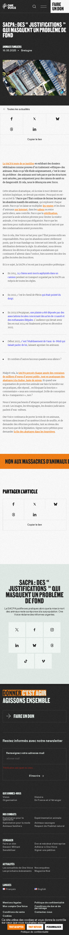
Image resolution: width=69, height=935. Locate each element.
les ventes (48, 205)
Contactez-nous (43, 912)
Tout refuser (35, 927)
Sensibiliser (9, 850)
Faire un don (9, 844)
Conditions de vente (14, 912)
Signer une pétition (44, 850)
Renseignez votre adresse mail (25, 753)
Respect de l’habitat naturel (49, 826)
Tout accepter (16, 927)
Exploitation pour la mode (16, 823)
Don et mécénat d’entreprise (49, 844)
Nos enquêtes (41, 868)
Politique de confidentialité (49, 903)
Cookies (7, 916)
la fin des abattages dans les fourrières (34, 431)
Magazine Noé (42, 871)
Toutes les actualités (18, 109)
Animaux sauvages (44, 823)
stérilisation (50, 213)
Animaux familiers (12, 826)
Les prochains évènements (17, 871)
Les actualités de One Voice (18, 868)
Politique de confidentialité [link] (34, 931)
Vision (6, 797)
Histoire (38, 797)
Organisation (10, 800)
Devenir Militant (11, 847)
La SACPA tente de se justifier (18, 163)
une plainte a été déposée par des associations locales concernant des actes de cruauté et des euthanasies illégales (36, 316)
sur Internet (21, 209)
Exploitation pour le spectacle (13, 819)
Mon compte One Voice (15, 907)
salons (40, 209)
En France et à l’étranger (47, 800)
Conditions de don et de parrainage (47, 907)
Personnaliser (54, 927)
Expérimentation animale (47, 818)
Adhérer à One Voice (45, 847)
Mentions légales (12, 903)
